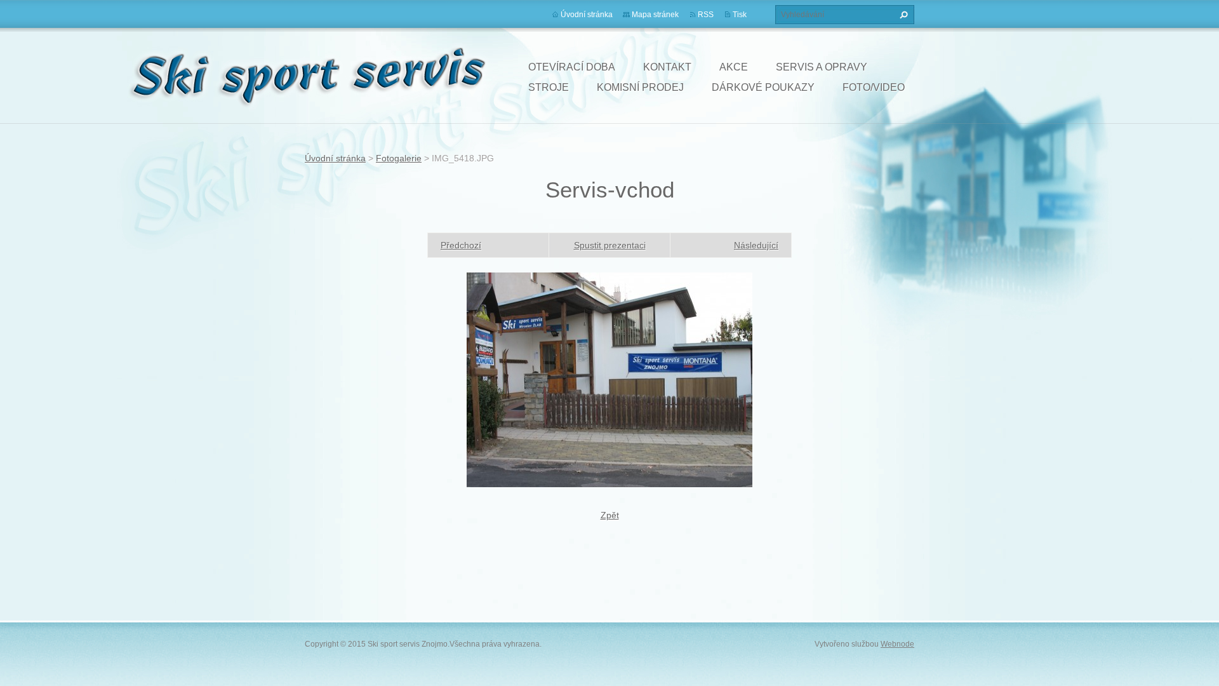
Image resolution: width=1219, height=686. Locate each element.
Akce (733, 67)
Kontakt (667, 67)
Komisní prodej (640, 87)
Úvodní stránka (587, 14)
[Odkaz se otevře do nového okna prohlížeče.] (609, 378)
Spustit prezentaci (610, 245)
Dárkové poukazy (763, 87)
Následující (756, 245)
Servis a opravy (821, 67)
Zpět (610, 515)
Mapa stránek (655, 14)
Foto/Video (874, 87)
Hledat (902, 14)
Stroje (548, 87)
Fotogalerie (399, 158)
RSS (706, 14)
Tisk (740, 14)
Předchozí (461, 245)
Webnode (897, 644)
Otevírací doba (571, 67)
